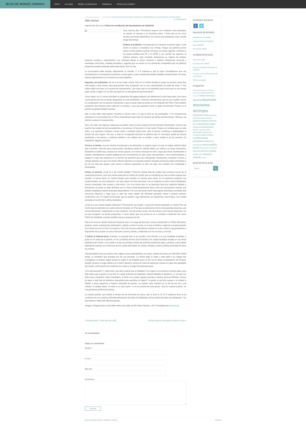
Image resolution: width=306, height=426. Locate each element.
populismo (197, 147)
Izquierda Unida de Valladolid (203, 41)
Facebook (106, 420)
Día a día (115, 17)
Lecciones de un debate (201, 63)
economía (203, 123)
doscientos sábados (200, 120)
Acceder (218, 420)
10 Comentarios (180, 19)
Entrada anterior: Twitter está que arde (101, 320)
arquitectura (210, 90)
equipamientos (207, 127)
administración (197, 90)
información (197, 132)
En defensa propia (126, 17)
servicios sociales (208, 150)
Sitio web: (88, 369)
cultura (202, 95)
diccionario (209, 99)
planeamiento (197, 145)
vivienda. (197, 157)
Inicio (57, 4)
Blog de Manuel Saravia (25, 4)
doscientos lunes (201, 114)
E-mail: (88, 358)
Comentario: (89, 379)
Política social (175, 17)
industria (207, 130)
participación (198, 141)
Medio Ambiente (207, 135)
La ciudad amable (161, 17)
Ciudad (203, 93)
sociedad (195, 154)
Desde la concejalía (87, 4)
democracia (210, 95)
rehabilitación (213, 148)
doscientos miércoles (205, 118)
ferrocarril (196, 130)
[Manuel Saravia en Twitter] (201, 25)
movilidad (197, 137)
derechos (197, 99)
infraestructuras (207, 132)
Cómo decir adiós (199, 59)
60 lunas (69, 4)
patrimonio (209, 141)
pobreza (205, 144)
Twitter (114, 420)
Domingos (107, 4)
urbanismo (207, 154)
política (213, 144)
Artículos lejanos (125, 4)
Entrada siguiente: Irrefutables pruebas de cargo (166, 320)
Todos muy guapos (199, 80)
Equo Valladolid (198, 45)
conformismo (209, 93)
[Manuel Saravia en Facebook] (195, 25)
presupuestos (205, 148)
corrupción (196, 96)
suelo (200, 154)
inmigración (197, 135)
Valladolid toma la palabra (202, 37)
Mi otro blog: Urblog (199, 49)
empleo (212, 124)
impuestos (202, 130)
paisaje (205, 137)
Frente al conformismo (144, 17)
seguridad (196, 151)
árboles (204, 157)
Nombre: (89, 348)
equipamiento (197, 127)
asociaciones (196, 93)
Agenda (204, 90)
